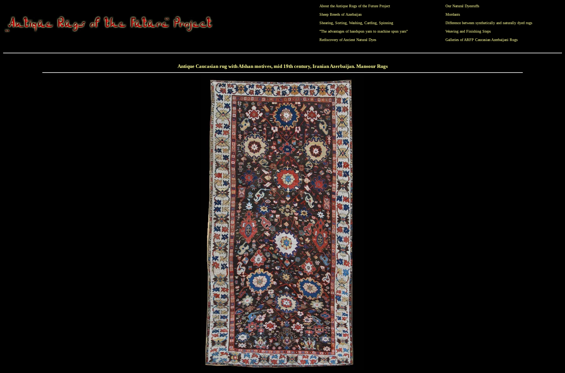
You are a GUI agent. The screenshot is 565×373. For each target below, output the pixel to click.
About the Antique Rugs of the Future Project (354, 6)
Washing (355, 23)
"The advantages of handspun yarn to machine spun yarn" (363, 31)
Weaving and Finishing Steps (468, 31)
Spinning (386, 23)
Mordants (452, 14)
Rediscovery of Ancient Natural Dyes (347, 40)
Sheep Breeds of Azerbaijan (340, 14)
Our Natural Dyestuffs (462, 6)
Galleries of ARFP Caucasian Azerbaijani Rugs (481, 40)
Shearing (326, 23)
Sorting (341, 23)
